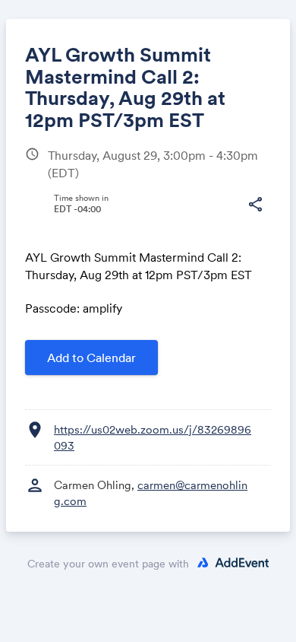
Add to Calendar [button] (91, 357)
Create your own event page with (108, 563)
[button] (255, 205)
